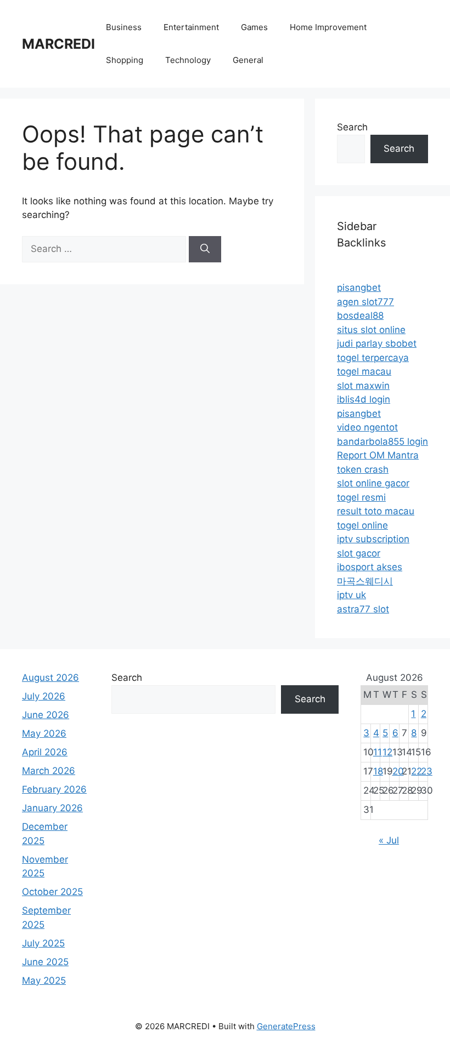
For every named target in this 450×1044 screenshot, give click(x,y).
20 (398, 771)
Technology (188, 60)
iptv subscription (373, 539)
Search (352, 127)
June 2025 (45, 961)
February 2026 (54, 789)
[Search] (205, 249)
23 (426, 771)
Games (254, 27)
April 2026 (45, 752)
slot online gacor (373, 483)
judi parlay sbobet (377, 343)
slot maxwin (363, 385)
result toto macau (375, 511)
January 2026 (52, 807)
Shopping (124, 60)
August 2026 (50, 677)
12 (387, 752)
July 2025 (43, 943)
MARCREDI (58, 44)
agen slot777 (365, 301)
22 (416, 771)
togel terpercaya (373, 357)
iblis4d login (363, 399)
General (248, 60)
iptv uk (351, 594)
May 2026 (44, 733)
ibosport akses (369, 566)
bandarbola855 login (382, 441)
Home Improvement (328, 27)
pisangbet (359, 287)
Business (124, 27)
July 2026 (43, 696)
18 (378, 771)
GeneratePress (286, 1026)
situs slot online (371, 329)
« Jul (389, 840)
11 (377, 752)
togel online (362, 525)
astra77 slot (363, 609)
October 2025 (52, 891)
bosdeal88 (360, 315)
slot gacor (358, 553)
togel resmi (361, 497)
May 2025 (44, 980)
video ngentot (367, 427)
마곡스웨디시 (365, 581)
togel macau (364, 371)
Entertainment (191, 27)
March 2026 (48, 770)
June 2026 (45, 714)
